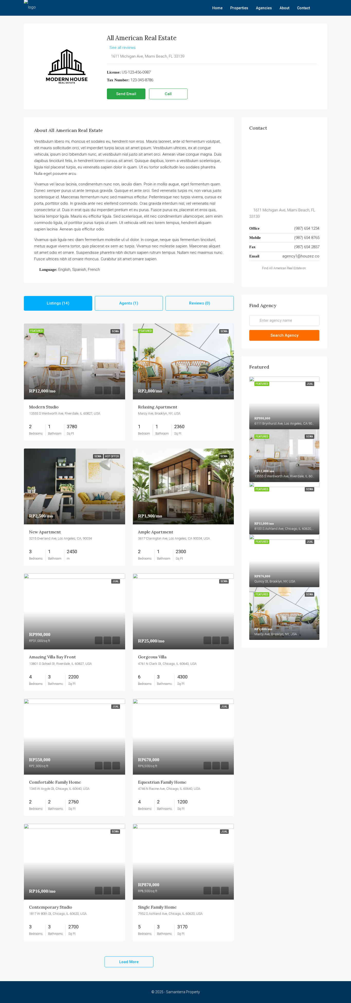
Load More (129, 962)
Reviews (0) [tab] (199, 303)
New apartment (45, 531)
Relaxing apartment (157, 406)
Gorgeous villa (152, 656)
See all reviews (122, 47)
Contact (303, 8)
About (284, 8)
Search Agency (284, 335)
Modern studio (44, 406)
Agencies (264, 8)
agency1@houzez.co (300, 256)
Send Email (126, 94)
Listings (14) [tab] (58, 303)
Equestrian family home (162, 782)
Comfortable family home (55, 782)
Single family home (157, 907)
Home (217, 8)
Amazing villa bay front (52, 656)
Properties (239, 8)
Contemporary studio (50, 907)
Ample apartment (155, 531)
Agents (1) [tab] (128, 303)
